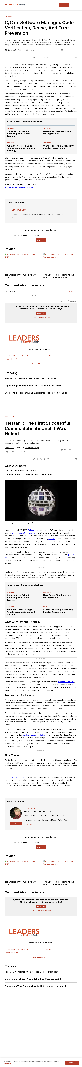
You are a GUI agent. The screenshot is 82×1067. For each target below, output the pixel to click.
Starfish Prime (18, 777)
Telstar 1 (31, 530)
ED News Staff (10, 50)
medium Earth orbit (66, 682)
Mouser (45, 356)
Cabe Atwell (9, 448)
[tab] (10, 291)
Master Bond (10, 359)
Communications (11, 417)
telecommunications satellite (23, 533)
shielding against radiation (34, 735)
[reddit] (45, 57)
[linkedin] (37, 57)
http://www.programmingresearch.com (21, 187)
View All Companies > (41, 364)
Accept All (72, 1062)
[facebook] (34, 57)
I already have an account (41, 317)
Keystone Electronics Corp (16, 356)
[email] (48, 57)
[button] (6, 5)
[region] (41, 296)
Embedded (8, 16)
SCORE (51, 539)
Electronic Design (32, 448)
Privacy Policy (8, 1063)
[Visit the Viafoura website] (72, 301)
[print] (76, 57)
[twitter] (41, 57)
